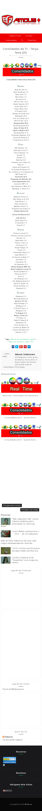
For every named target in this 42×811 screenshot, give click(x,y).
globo (33, 339)
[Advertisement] (19, 644)
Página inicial (15, 36)
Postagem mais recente (11, 505)
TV (22, 40)
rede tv (21, 342)
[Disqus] (21, 469)
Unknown (9, 737)
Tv (32, 342)
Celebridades (11, 40)
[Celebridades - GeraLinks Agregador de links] (9, 763)
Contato (29, 36)
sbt (28, 342)
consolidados (23, 339)
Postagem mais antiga (30, 510)
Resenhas (32, 40)
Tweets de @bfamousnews (13, 689)
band (14, 339)
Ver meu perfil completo (13, 740)
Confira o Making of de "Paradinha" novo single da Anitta (25, 560)
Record (13, 342)
